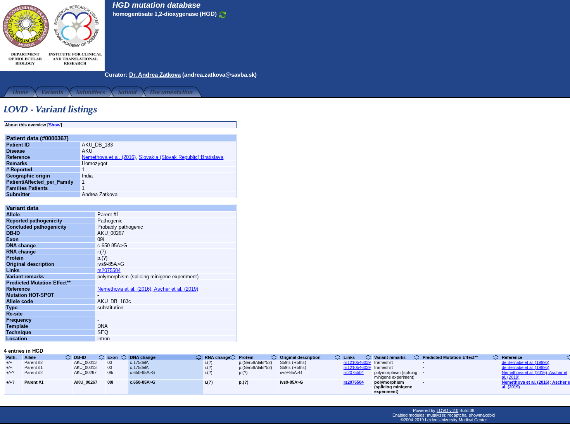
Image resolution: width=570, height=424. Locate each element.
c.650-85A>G (142, 372)
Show (54, 124)
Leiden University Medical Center (456, 419)
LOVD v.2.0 (447, 410)
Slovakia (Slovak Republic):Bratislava (181, 157)
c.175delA (139, 362)
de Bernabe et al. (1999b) (525, 362)
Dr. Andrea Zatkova (155, 74)
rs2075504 (109, 270)
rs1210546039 (357, 362)
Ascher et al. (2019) (175, 289)
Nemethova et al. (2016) (109, 157)
